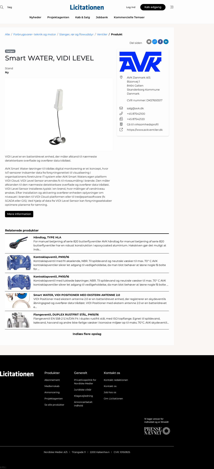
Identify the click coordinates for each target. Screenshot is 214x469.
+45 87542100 (136, 113)
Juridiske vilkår (82, 389)
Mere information (19, 214)
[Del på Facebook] (160, 41)
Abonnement (52, 379)
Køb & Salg (82, 17)
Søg (9, 7)
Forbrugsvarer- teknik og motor (34, 34)
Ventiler (102, 34)
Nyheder (35, 17)
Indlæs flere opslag (87, 334)
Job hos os (110, 392)
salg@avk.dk (135, 108)
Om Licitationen (113, 398)
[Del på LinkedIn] (166, 41)
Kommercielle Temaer (129, 17)
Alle (7, 34)
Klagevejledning (83, 395)
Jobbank (102, 17)
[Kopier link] (154, 41)
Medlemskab (51, 386)
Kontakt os (110, 386)
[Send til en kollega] (148, 41)
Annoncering (52, 392)
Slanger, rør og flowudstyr (76, 34)
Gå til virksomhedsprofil (142, 124)
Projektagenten (58, 17)
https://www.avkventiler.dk (145, 129)
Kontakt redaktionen (116, 379)
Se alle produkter (54, 404)
